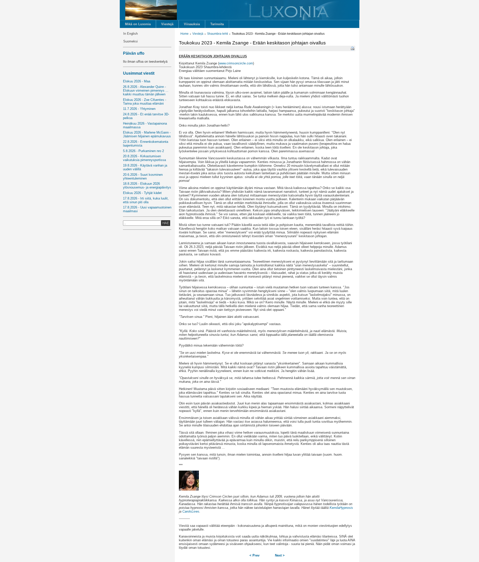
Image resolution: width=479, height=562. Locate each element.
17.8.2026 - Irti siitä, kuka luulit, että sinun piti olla (146, 200)
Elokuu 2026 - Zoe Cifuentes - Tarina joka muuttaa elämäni (144, 101)
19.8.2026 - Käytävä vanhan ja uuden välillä (145, 167)
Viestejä (167, 24)
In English (130, 33)
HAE (165, 223)
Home (184, 33)
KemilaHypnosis (341, 508)
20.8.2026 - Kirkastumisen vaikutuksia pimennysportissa (144, 158)
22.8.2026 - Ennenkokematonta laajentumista (145, 143)
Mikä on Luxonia (138, 24)
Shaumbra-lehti (217, 33)
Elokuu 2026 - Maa (136, 81)
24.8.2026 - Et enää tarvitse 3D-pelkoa (146, 116)
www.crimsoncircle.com (236, 63)
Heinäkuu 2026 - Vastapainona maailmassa (145, 125)
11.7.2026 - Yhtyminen (139, 109)
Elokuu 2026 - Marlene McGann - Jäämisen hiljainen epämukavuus (147, 134)
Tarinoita (217, 24)
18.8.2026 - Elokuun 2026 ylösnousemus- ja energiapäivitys (147, 185)
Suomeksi (130, 41)
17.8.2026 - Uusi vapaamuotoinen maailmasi (147, 209)
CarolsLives (190, 511)
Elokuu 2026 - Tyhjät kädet (142, 193)
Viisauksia (192, 24)
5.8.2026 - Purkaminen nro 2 (143, 151)
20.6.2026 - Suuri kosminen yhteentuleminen (143, 176)
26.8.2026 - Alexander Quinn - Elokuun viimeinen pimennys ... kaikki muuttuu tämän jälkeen (145, 90)
